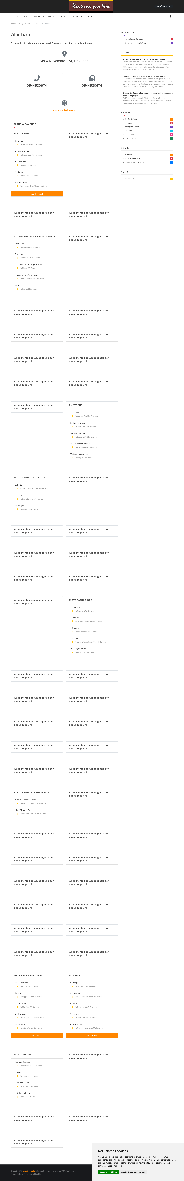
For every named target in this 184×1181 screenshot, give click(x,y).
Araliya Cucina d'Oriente (26, 800)
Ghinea (18, 1072)
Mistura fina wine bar (79, 454)
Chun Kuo (74, 618)
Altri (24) (37, 1036)
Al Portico (74, 1004)
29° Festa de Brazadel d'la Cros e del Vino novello (144, 59)
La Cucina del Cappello (80, 444)
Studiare (128, 155)
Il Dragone (74, 628)
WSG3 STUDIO (29, 1171)
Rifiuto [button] (114, 1172)
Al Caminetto (21, 182)
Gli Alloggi (129, 134)
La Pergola (19, 506)
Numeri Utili (130, 179)
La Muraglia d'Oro (78, 649)
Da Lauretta (20, 1024)
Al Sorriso (74, 1014)
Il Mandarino (75, 638)
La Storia (128, 131)
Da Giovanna (20, 1014)
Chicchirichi (20, 495)
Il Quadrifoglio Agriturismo (26, 275)
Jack (17, 285)
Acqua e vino (20, 162)
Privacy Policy (16, 1174)
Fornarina (19, 254)
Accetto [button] (103, 1172)
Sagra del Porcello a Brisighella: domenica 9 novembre (146, 76)
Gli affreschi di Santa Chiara (136, 43)
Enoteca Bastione (77, 433)
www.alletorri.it (64, 110)
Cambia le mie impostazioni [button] (133, 1172)
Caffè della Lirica (77, 423)
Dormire (128, 123)
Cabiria (18, 993)
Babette (18, 485)
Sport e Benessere (132, 158)
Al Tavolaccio (76, 1024)
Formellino (19, 244)
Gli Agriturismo (131, 119)
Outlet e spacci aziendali (135, 162)
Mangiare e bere (24, 24)
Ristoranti (37, 24)
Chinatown (75, 607)
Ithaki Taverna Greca (24, 810)
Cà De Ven (19, 141)
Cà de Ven (74, 413)
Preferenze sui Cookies (32, 1174)
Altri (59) (92, 1036)
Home (13, 24)
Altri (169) (37, 194)
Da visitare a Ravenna (134, 39)
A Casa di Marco (22, 151)
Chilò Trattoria (21, 1004)
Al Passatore (75, 993)
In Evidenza (127, 32)
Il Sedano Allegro (22, 1093)
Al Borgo (19, 172)
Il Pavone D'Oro (22, 1083)
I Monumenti (130, 138)
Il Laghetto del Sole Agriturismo (28, 265)
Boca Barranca (21, 983)
